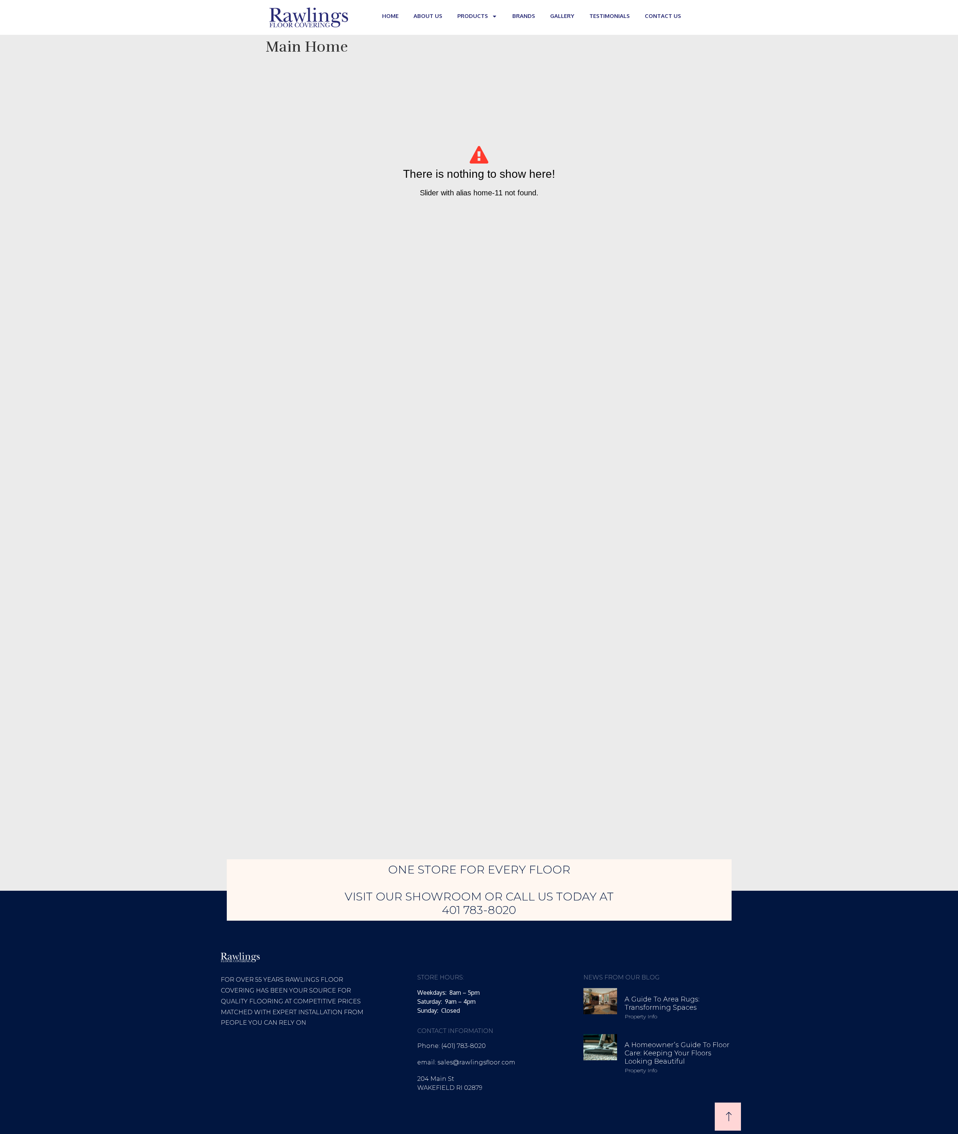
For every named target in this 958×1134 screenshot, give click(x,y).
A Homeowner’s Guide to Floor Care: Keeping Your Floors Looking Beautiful (677, 1053)
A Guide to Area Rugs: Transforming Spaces (662, 1003)
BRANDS (523, 15)
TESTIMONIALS (609, 15)
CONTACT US (663, 15)
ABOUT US (428, 15)
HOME (390, 15)
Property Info (641, 1016)
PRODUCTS (472, 15)
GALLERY (562, 15)
